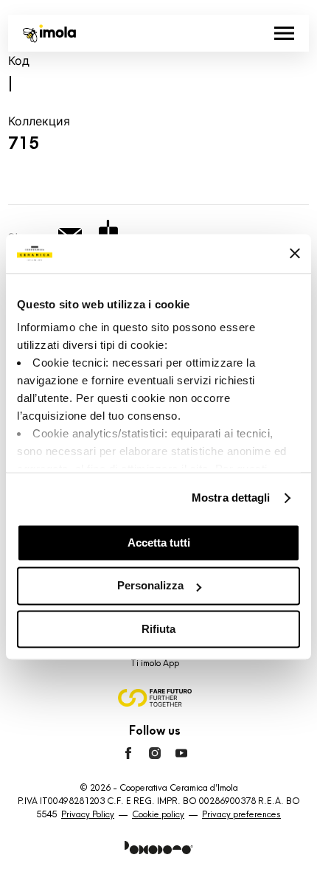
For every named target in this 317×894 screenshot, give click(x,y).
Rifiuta (158, 629)
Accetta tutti (159, 542)
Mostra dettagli (231, 497)
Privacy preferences (241, 814)
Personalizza (150, 586)
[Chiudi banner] (295, 254)
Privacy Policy (87, 814)
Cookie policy (158, 814)
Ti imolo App (154, 663)
